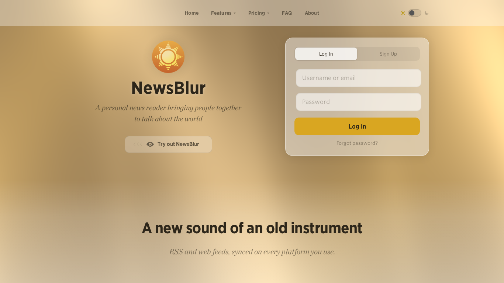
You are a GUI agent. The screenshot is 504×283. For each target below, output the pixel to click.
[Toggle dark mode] (414, 13)
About (312, 13)
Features (221, 13)
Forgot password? (357, 143)
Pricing (256, 13)
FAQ (287, 13)
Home (192, 13)
